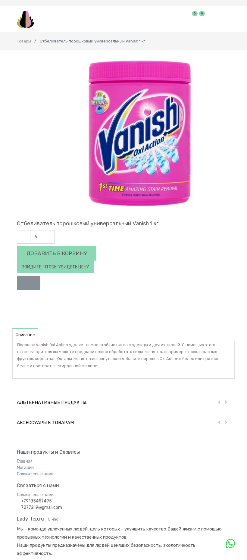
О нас (53, 519)
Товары (24, 41)
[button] (28, 283)
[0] (195, 19)
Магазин (25, 467)
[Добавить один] (48, 237)
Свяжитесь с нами (35, 474)
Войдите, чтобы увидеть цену (55, 267)
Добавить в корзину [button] (57, 253)
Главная (25, 461)
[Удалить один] (23, 237)
